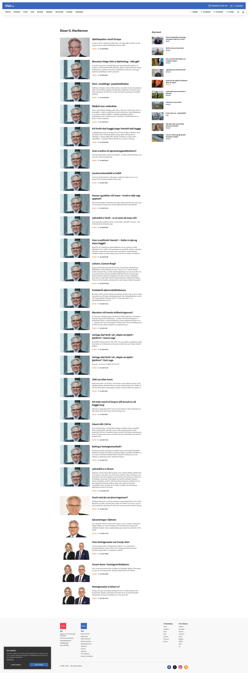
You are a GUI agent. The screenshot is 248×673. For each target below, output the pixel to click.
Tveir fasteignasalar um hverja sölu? (111, 542)
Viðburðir (182, 634)
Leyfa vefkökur (39, 664)
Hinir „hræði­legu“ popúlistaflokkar (110, 84)
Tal (179, 646)
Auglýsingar (84, 636)
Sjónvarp (166, 639)
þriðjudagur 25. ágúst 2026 (220, 6)
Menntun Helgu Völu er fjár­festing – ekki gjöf (115, 62)
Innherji (181, 627)
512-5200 (87, 634)
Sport (165, 631)
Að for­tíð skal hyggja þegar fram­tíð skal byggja (116, 129)
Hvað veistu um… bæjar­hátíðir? (176, 113)
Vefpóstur (84, 651)
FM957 (181, 641)
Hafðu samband (85, 639)
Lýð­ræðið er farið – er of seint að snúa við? (114, 218)
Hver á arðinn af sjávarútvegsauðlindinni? (114, 151)
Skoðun (94, 49)
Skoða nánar (10, 659)
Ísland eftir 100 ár (101, 424)
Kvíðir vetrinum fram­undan (175, 48)
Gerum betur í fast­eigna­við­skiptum (110, 565)
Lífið (164, 634)
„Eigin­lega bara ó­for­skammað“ (176, 70)
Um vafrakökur (85, 654)
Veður (180, 636)
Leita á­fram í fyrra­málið (173, 102)
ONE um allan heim (102, 380)
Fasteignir (182, 629)
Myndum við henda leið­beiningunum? (112, 313)
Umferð (83, 649)
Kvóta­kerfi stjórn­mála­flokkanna (109, 290)
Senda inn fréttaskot (87, 656)
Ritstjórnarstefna (86, 641)
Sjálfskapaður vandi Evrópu (106, 39)
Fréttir (165, 627)
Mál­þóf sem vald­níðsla (104, 106)
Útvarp (165, 641)
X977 (180, 644)
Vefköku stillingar (16, 664)
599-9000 (66, 645)
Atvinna (181, 631)
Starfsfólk (84, 646)
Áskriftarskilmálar (86, 644)
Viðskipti (166, 629)
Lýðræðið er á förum (103, 469)
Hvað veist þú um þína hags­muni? (110, 498)
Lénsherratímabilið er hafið (106, 173)
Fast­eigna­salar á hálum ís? (106, 587)
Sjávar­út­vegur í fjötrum (104, 520)
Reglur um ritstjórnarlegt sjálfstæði (67, 635)
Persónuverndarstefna (67, 638)
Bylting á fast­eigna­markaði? (107, 447)
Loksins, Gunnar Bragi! (104, 264)
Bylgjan (181, 639)
